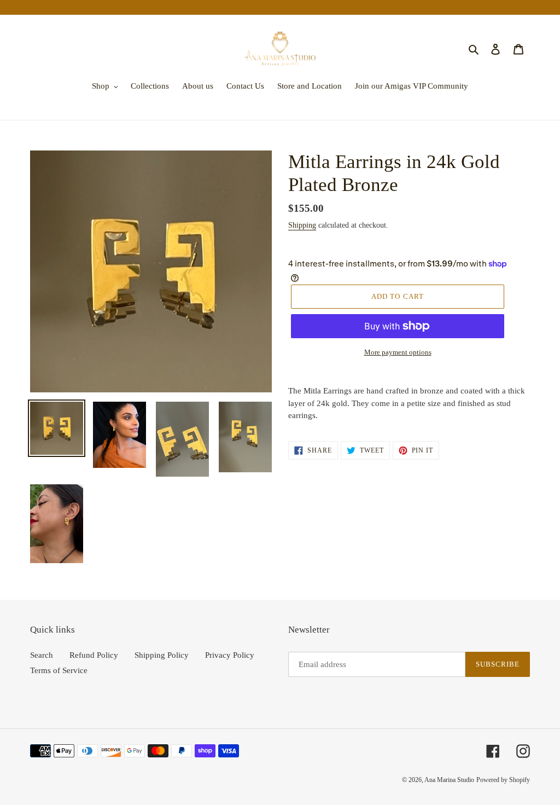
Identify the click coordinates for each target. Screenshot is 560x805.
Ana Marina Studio (449, 780)
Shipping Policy (162, 655)
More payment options (397, 352)
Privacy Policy (229, 655)
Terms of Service (59, 670)
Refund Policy (93, 655)
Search (41, 655)
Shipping (302, 225)
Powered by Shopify (503, 780)
